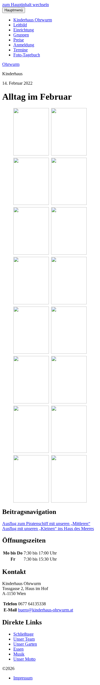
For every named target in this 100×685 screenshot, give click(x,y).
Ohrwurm (10, 64)
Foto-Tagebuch (26, 54)
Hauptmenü (13, 10)
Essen (18, 649)
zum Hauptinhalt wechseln (25, 4)
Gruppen (21, 34)
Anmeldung (23, 44)
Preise (18, 39)
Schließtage (23, 634)
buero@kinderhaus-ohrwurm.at (45, 610)
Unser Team (24, 639)
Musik (18, 654)
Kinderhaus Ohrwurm (32, 19)
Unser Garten (25, 644)
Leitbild (20, 24)
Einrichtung (23, 29)
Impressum (22, 678)
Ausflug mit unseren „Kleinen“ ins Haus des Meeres (48, 528)
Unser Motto (24, 659)
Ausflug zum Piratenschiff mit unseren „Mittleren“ (46, 523)
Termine (20, 49)
